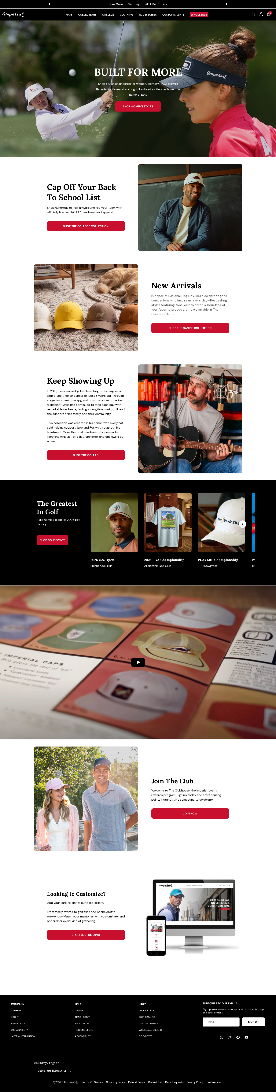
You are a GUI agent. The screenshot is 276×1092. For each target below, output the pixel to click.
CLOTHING (126, 14)
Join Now (190, 813)
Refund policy (136, 1082)
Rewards (80, 1010)
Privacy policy (195, 1082)
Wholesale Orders (150, 1029)
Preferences (214, 1082)
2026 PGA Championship (164, 560)
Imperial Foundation (23, 1036)
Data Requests (174, 1082)
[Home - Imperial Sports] (13, 14)
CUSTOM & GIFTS (173, 14)
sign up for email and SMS (154, 4)
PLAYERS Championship (218, 560)
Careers (16, 1010)
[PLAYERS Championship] (221, 522)
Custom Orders (148, 1023)
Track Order (82, 1017)
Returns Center (84, 1029)
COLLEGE (108, 14)
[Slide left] (100, 524)
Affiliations (18, 1023)
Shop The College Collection (86, 226)
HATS (69, 14)
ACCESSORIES (148, 14)
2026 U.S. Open (102, 560)
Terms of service (92, 1082)
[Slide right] (242, 524)
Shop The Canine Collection (190, 328)
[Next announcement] (227, 4)
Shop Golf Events (52, 540)
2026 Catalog (147, 1010)
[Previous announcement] (49, 4)
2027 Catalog (147, 1017)
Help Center (82, 1023)
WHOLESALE (199, 14)
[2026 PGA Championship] (168, 522)
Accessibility (83, 1036)
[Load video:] (138, 662)
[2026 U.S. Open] (114, 522)
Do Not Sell (155, 1082)
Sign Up (253, 1022)
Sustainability (19, 1029)
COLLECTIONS (87, 14)
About (15, 1017)
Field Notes (145, 1036)
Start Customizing (86, 935)
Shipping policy (115, 1082)
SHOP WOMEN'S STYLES (138, 106)
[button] (253, 14)
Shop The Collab (86, 455)
